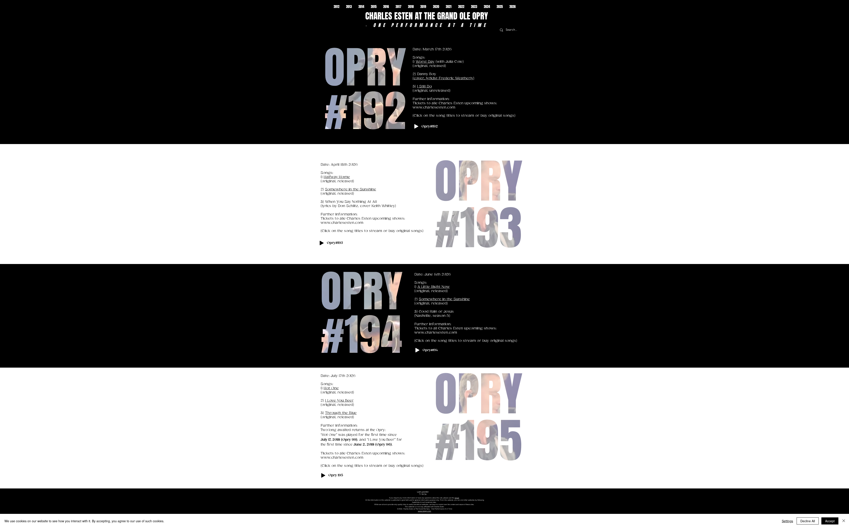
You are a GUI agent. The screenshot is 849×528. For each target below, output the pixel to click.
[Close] (843, 520)
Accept (830, 521)
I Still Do (424, 86)
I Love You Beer (339, 401)
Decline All (807, 521)
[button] (336, 6)
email (457, 498)
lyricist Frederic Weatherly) (450, 78)
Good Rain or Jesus (436, 312)
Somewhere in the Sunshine (350, 189)
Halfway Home (337, 177)
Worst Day (425, 62)
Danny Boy (426, 74)
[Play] (416, 126)
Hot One (331, 388)
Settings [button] (787, 521)
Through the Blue (341, 413)
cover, (420, 78)
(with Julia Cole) (449, 62)
